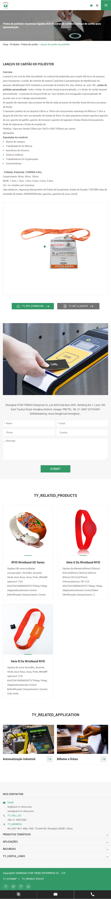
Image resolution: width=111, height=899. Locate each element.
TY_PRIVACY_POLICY (33, 879)
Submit (55, 469)
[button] (45, 247)
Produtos (14, 44)
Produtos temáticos (17, 834)
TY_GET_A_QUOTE (78, 306)
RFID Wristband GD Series (28, 562)
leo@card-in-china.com (20, 806)
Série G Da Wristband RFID (83, 562)
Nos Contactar (13, 794)
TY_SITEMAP (10, 879)
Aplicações (10, 841)
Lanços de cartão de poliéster (55, 44)
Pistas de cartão (29, 44)
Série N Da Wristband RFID (28, 661)
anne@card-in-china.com (21, 811)
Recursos (9, 848)
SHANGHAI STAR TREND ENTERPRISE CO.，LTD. (40, 873)
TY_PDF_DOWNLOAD (32, 306)
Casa (5, 44)
